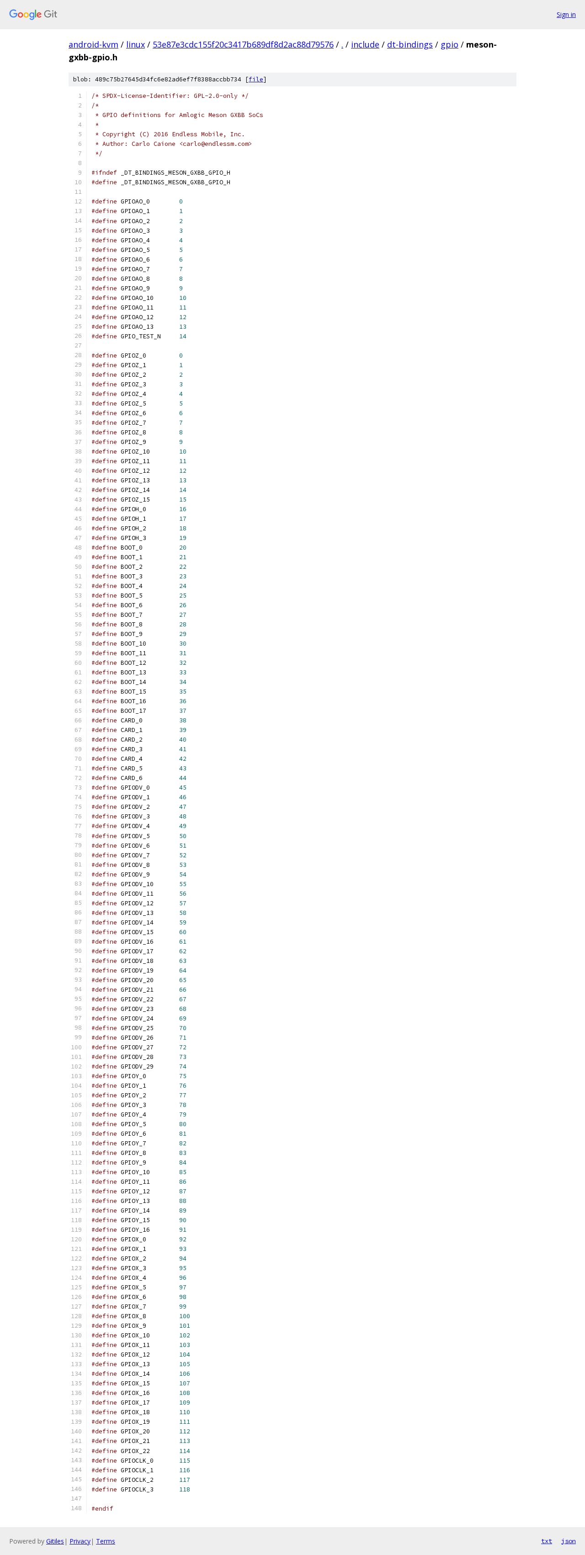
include (365, 44)
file (256, 79)
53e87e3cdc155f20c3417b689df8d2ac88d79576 (243, 44)
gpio (449, 44)
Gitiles (55, 1541)
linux (135, 44)
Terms (105, 1541)
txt (546, 1541)
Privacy (79, 1541)
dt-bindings (410, 44)
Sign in (566, 14)
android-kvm (93, 44)
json (568, 1541)
